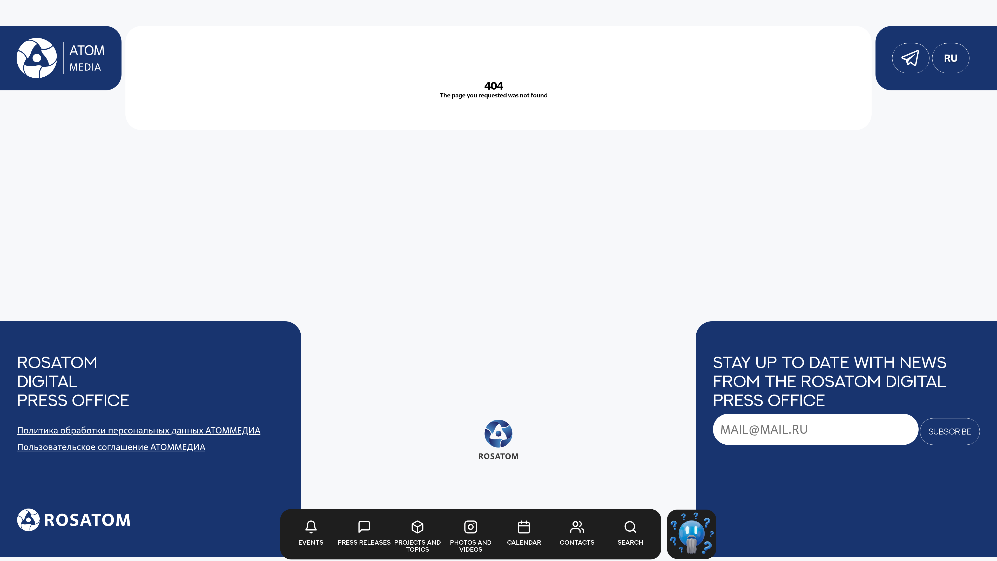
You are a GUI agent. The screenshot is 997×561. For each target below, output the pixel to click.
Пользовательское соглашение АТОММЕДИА (111, 447)
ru (950, 58)
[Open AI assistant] (691, 534)
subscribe (949, 431)
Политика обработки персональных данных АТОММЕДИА (138, 430)
